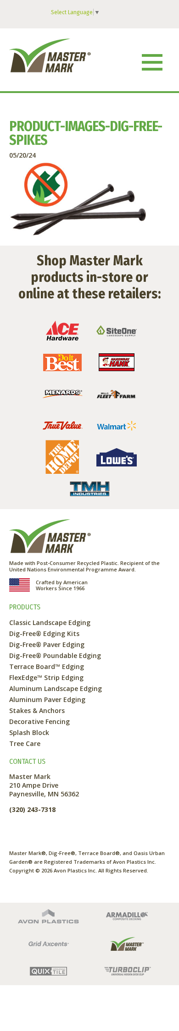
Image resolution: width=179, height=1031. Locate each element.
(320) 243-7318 (32, 809)
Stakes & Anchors (37, 710)
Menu (152, 62)
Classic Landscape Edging (49, 622)
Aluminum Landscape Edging (55, 688)
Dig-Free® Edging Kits (44, 633)
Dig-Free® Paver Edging (46, 644)
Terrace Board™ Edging (46, 666)
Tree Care (24, 743)
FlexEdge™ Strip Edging (46, 677)
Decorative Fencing (39, 721)
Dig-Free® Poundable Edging (55, 655)
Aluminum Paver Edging (47, 699)
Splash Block (29, 732)
